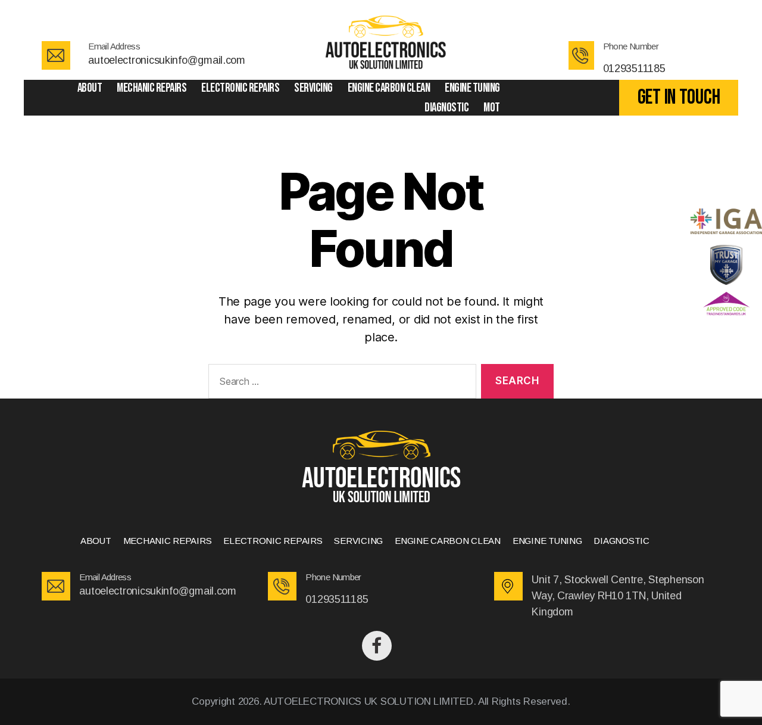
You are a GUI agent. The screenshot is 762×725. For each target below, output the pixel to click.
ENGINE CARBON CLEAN (389, 87)
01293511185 (634, 68)
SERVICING (313, 87)
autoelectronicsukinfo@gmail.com (166, 60)
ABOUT (89, 87)
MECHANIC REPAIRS (151, 87)
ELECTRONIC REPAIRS (240, 87)
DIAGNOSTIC (446, 107)
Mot (491, 107)
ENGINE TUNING (472, 87)
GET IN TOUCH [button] (679, 97)
